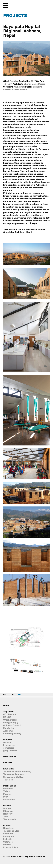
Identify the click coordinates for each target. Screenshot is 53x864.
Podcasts (8, 788)
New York (8, 813)
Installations (9, 756)
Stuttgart (8, 808)
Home (6, 705)
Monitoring (9, 728)
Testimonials (9, 819)
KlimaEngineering (12, 733)
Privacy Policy (10, 847)
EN (4, 694)
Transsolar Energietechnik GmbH (28, 856)
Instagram (8, 836)
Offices (7, 805)
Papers (7, 794)
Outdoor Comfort (12, 725)
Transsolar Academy (13, 774)
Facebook (8, 833)
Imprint (7, 844)
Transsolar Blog (11, 830)
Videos (6, 791)
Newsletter (9, 828)
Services (7, 762)
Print (5, 796)
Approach (8, 711)
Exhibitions (9, 799)
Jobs (6, 816)
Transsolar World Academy (17, 771)
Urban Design (10, 719)
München (8, 811)
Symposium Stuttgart (14, 777)
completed (8, 747)
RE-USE (7, 717)
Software (8, 841)
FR (19, 694)
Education (8, 768)
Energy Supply (10, 722)
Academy (8, 730)
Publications (9, 785)
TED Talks (8, 779)
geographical (10, 750)
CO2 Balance (9, 714)
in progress (9, 745)
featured (7, 742)
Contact (7, 825)
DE (12, 694)
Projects (15, 15)
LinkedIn (7, 839)
